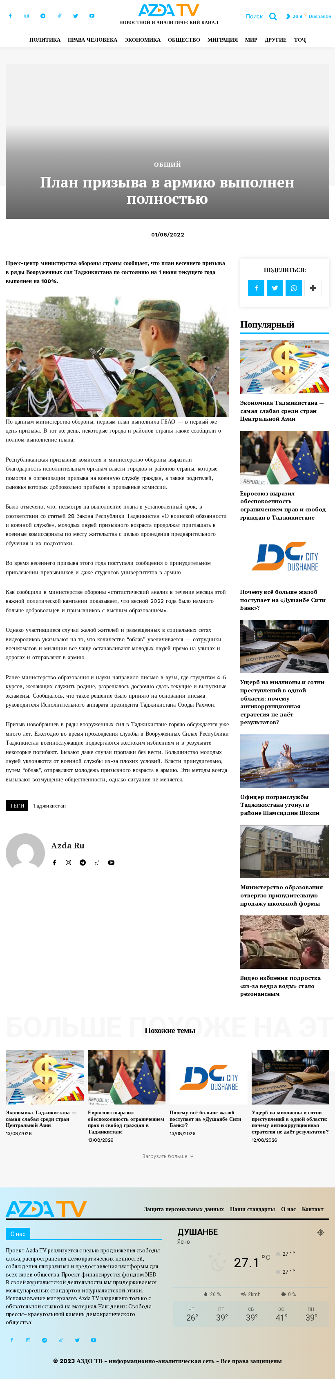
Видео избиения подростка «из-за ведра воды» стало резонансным (280, 985)
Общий (167, 165)
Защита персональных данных (184, 1209)
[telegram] (83, 861)
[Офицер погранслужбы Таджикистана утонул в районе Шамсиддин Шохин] (284, 761)
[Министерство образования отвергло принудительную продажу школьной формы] (284, 852)
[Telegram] (43, 16)
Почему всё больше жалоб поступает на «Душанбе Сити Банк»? (283, 599)
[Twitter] (75, 16)
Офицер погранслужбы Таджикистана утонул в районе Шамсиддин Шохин (279, 805)
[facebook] (54, 861)
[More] (313, 288)
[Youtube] (92, 16)
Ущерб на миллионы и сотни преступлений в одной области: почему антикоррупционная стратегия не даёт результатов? (282, 702)
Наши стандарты (252, 1209)
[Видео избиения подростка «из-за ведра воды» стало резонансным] (284, 942)
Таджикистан (49, 806)
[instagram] (68, 861)
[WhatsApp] (294, 288)
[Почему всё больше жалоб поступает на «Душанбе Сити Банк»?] (284, 556)
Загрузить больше (165, 1156)
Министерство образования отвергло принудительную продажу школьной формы (281, 895)
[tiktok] (97, 861)
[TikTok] (59, 16)
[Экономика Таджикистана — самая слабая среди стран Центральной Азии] (284, 367)
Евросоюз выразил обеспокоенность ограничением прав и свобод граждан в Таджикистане (283, 505)
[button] (264, 16)
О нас (288, 1209)
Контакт (313, 1209)
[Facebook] (10, 16)
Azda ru (68, 845)
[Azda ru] (25, 852)
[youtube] (111, 861)
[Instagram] (26, 16)
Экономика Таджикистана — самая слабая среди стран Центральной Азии (282, 410)
